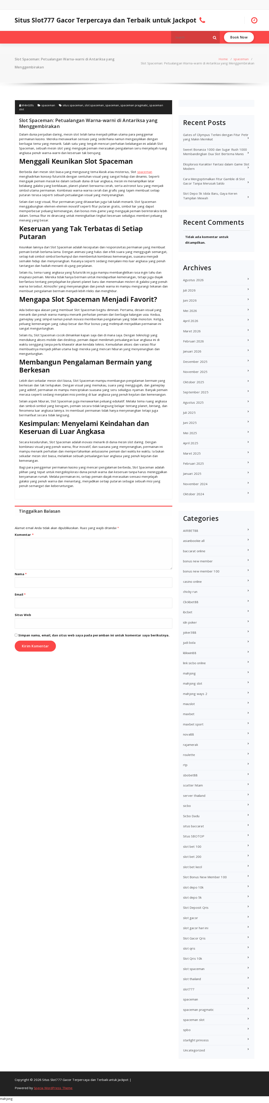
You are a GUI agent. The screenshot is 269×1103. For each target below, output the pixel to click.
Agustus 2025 (193, 402)
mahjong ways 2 (195, 694)
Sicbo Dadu (191, 816)
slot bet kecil (192, 867)
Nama (21, 574)
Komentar (24, 534)
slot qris (189, 948)
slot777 (188, 989)
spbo (187, 1030)
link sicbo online (194, 663)
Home (223, 59)
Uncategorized (194, 1050)
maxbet (188, 714)
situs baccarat (193, 826)
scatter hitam (193, 785)
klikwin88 (189, 653)
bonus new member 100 (201, 571)
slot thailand (192, 979)
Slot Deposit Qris (195, 907)
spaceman (241, 59)
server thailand (194, 795)
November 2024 (195, 484)
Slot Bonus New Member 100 (205, 877)
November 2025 (195, 372)
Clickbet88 (190, 602)
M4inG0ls (27, 105)
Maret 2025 (192, 453)
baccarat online (194, 551)
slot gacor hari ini (195, 928)
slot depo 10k (193, 887)
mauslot (189, 704)
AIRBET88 (190, 530)
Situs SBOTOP (193, 836)
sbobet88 (190, 775)
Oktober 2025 (193, 382)
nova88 (188, 734)
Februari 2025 (193, 463)
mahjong (189, 673)
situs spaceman (73, 105)
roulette (189, 755)
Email (20, 594)
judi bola (189, 642)
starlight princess (196, 1040)
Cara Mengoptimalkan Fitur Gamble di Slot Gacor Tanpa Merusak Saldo (214, 181)
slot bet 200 (192, 856)
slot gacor (190, 918)
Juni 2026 (190, 300)
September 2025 (195, 392)
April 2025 (190, 443)
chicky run (190, 591)
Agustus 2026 (193, 280)
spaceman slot (194, 1020)
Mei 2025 (190, 433)
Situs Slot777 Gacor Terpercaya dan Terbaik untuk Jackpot (105, 20)
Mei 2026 (190, 311)
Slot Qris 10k (192, 958)
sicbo (187, 806)
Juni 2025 (190, 422)
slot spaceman (94, 105)
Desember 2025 (195, 361)
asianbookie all (193, 541)
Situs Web (23, 615)
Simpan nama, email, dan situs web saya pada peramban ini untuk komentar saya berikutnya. (93, 635)
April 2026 (190, 321)
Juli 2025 (189, 412)
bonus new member (198, 561)
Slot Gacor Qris (194, 938)
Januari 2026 (192, 351)
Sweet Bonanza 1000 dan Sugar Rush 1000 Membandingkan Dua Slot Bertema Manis (215, 151)
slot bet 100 (192, 846)
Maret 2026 (192, 331)
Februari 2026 (193, 341)
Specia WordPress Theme (53, 1088)
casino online (192, 581)
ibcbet (187, 612)
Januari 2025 (192, 473)
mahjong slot (192, 683)
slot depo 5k (192, 897)
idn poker (190, 622)
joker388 (189, 632)
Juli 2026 (189, 290)
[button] (215, 37)
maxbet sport (193, 724)
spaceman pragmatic (134, 105)
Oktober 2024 (193, 494)
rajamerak (190, 744)
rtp (185, 765)
